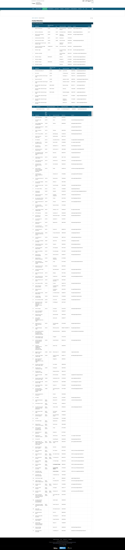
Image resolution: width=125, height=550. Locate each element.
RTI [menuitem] (83, 8)
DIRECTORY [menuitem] (45, 8)
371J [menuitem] (86, 8)
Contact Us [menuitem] (65, 539)
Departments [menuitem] (50, 8)
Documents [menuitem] (67, 8)
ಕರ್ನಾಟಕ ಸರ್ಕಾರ (34, 0)
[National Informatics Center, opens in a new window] (62, 548)
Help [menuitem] (61, 539)
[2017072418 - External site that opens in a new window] (93, 2)
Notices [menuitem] (79, 8)
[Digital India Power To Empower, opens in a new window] (70, 548)
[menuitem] (83, 1)
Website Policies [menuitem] (56, 539)
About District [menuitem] (38, 8)
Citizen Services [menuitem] (74, 8)
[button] (92, 9)
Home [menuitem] (33, 8)
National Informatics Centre (72, 542)
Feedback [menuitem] (70, 539)
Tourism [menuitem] (61, 8)
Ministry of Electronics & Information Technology (59, 543)
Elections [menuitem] (57, 8)
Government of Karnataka (40, 0)
